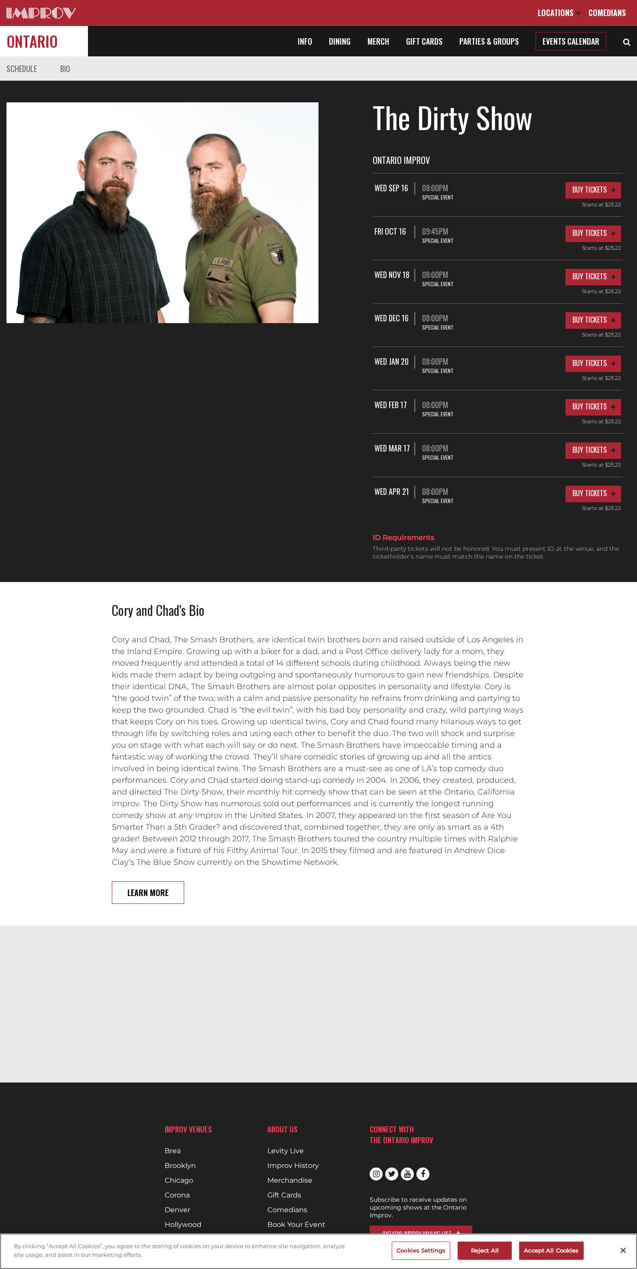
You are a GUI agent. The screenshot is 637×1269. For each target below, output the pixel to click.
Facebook (422, 1174)
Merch (378, 41)
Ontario (32, 41)
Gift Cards (424, 41)
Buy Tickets (589, 189)
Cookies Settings (420, 1250)
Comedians (607, 12)
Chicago (179, 1180)
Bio (65, 68)
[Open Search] (626, 41)
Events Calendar (571, 41)
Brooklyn (180, 1165)
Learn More (148, 892)
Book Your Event (296, 1224)
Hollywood (183, 1224)
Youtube (407, 1174)
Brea (173, 1151)
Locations (556, 12)
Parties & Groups (489, 41)
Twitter (391, 1174)
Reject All (485, 1250)
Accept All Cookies (551, 1250)
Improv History (293, 1165)
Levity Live (285, 1151)
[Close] (623, 1250)
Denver (177, 1210)
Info (305, 41)
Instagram (376, 1174)
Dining (340, 41)
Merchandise (289, 1180)
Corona (177, 1195)
